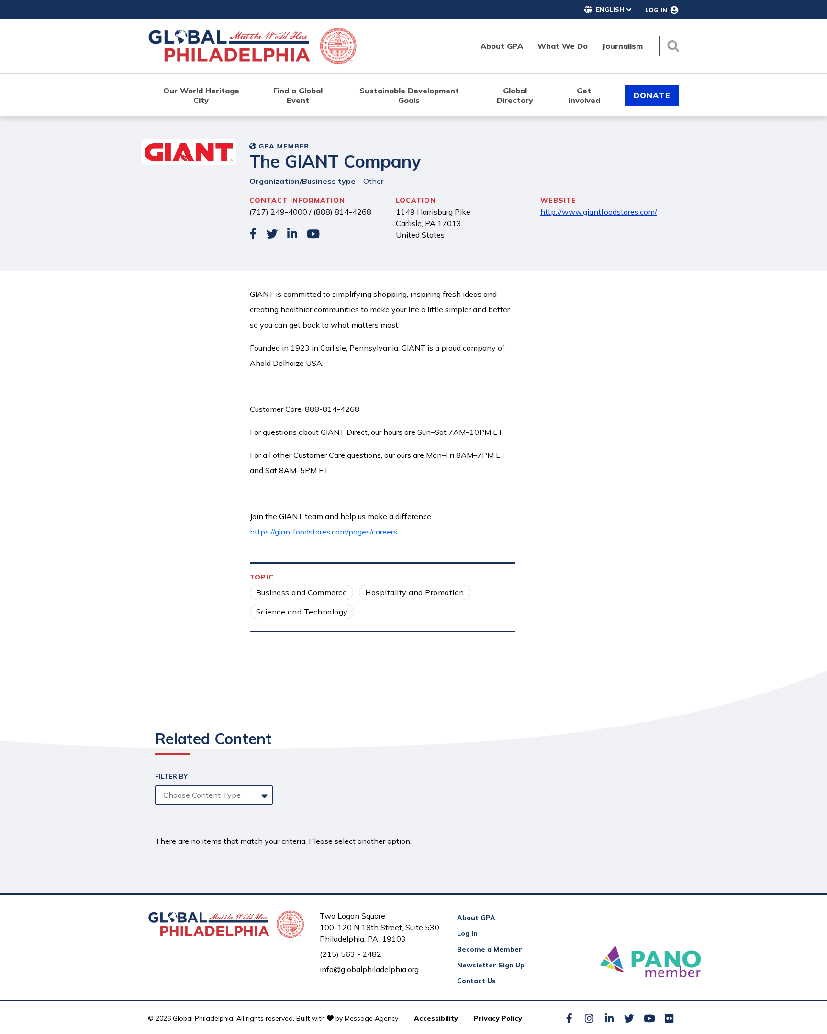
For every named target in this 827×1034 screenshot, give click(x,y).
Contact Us (476, 981)
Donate (652, 95)
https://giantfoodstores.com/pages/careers (323, 531)
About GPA (476, 917)
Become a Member (489, 949)
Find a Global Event (298, 95)
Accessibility (436, 1018)
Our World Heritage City (201, 95)
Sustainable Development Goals (409, 95)
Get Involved (584, 95)
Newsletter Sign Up (491, 965)
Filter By (171, 776)
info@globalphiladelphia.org (369, 969)
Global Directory (515, 95)
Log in (467, 933)
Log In (656, 10)
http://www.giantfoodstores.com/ (598, 211)
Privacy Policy (498, 1018)
